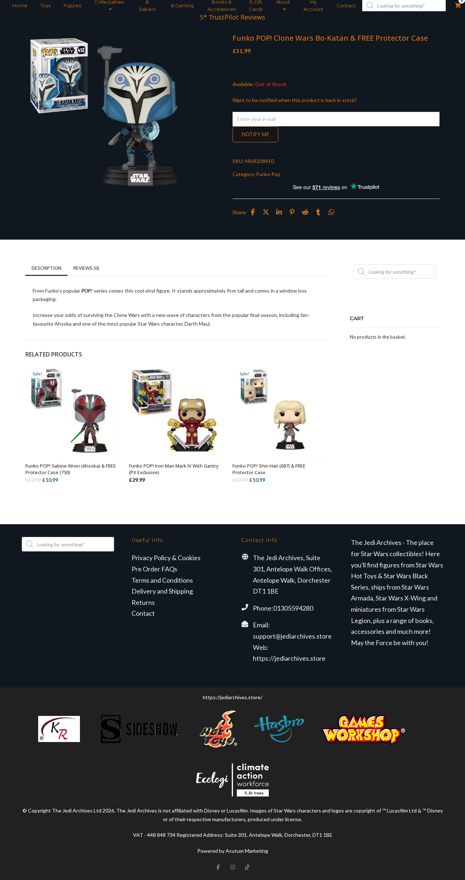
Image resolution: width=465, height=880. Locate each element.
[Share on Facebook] (253, 212)
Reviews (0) (86, 268)
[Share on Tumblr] (318, 212)
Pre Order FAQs (154, 569)
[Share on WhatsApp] (331, 212)
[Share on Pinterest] (292, 212)
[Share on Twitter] (266, 212)
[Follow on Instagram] (232, 867)
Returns (143, 602)
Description (46, 268)
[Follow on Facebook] (218, 867)
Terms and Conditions (162, 580)
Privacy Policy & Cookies (166, 558)
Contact (346, 5)
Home (19, 5)
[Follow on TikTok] (247, 867)
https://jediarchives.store (289, 658)
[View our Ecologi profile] (232, 780)
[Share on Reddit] (305, 212)
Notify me (255, 134)
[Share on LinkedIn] (279, 212)
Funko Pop (268, 174)
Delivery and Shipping (162, 591)
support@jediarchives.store (292, 636)
